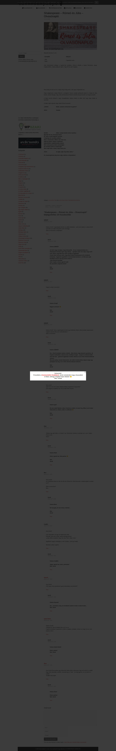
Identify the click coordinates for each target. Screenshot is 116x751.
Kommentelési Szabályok (50, 375)
